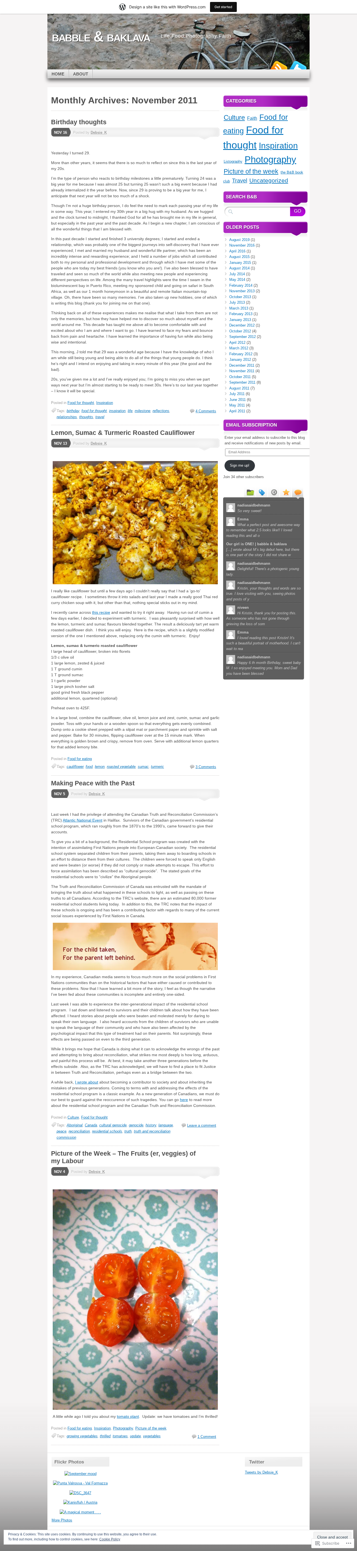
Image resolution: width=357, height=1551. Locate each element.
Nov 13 (60, 443)
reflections (161, 411)
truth (128, 1131)
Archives (273, 492)
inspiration (117, 411)
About (80, 74)
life (130, 411)
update (135, 1436)
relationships (67, 417)
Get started (223, 7)
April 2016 (237, 251)
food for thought (94, 411)
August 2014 (239, 268)
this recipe (101, 612)
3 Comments (206, 767)
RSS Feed (278, 67)
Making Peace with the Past (93, 783)
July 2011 (237, 394)
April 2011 (237, 411)
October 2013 (240, 297)
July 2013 (237, 302)
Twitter (298, 67)
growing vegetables (82, 1436)
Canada (91, 1125)
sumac (143, 766)
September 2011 (242, 382)
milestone (142, 411)
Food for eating (79, 759)
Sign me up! (239, 465)
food (89, 766)
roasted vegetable (121, 766)
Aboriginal (75, 1125)
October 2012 (240, 331)
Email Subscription (251, 425)
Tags (261, 492)
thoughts (86, 417)
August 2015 (239, 257)
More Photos (62, 1520)
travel (99, 417)
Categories (249, 492)
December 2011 (241, 365)
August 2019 (239, 240)
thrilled (105, 1436)
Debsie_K (99, 132)
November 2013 (242, 291)
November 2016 (242, 245)
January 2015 (240, 262)
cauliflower (75, 766)
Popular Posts (285, 492)
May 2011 (237, 405)
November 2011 (241, 371)
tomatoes (120, 1436)
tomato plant (128, 1416)
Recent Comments (297, 492)
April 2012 (237, 342)
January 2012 (240, 359)
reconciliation (79, 1131)
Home (58, 74)
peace (61, 1131)
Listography (233, 161)
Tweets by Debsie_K (261, 1472)
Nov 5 (59, 794)
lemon (100, 766)
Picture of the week (151, 1428)
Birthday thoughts (79, 122)
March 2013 (238, 308)
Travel (239, 180)
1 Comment (206, 1437)
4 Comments (206, 411)
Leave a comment (201, 1125)
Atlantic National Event (82, 820)
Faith (252, 118)
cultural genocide (113, 1125)
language (165, 1125)
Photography (123, 1428)
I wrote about (86, 1082)
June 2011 (237, 400)
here (184, 1099)
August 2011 (239, 388)
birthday (73, 411)
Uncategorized (268, 180)
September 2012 (242, 337)
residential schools (107, 1131)
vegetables (152, 1436)
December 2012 (242, 325)
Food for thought (80, 403)
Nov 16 (60, 132)
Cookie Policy (109, 1539)
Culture (73, 1117)
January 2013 (240, 320)
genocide (136, 1125)
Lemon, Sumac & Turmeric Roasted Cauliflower (123, 432)
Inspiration (104, 403)
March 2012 (238, 348)
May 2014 (237, 279)
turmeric (157, 766)
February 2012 (240, 354)
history (151, 1125)
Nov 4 (59, 1172)
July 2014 (237, 274)
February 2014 (240, 285)
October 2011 (240, 377)
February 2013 (240, 314)
